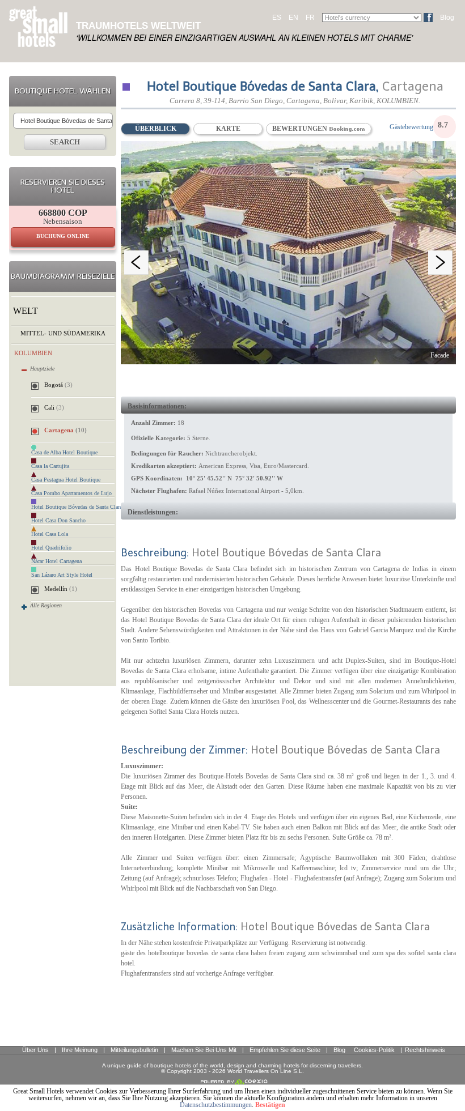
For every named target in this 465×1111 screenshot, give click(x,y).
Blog (447, 18)
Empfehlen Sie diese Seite (285, 1049)
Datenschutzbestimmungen (216, 1105)
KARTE (228, 129)
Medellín (60, 588)
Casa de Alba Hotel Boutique (64, 453)
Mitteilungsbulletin (134, 1049)
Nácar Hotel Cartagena (56, 561)
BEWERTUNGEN (300, 129)
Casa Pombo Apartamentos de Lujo (71, 493)
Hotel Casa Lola (49, 534)
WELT (25, 311)
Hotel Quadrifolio (51, 548)
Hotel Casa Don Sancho (58, 520)
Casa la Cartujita (50, 466)
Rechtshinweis (425, 1049)
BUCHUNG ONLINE (63, 236)
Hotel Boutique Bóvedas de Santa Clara (76, 507)
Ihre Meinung (80, 1049)
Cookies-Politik (374, 1049)
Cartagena (65, 430)
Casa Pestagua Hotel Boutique (65, 480)
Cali (54, 407)
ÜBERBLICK (155, 129)
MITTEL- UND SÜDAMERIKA (62, 333)
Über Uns (35, 1049)
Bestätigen (270, 1105)
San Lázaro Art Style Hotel (61, 575)
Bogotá (58, 384)
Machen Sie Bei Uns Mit (203, 1049)
